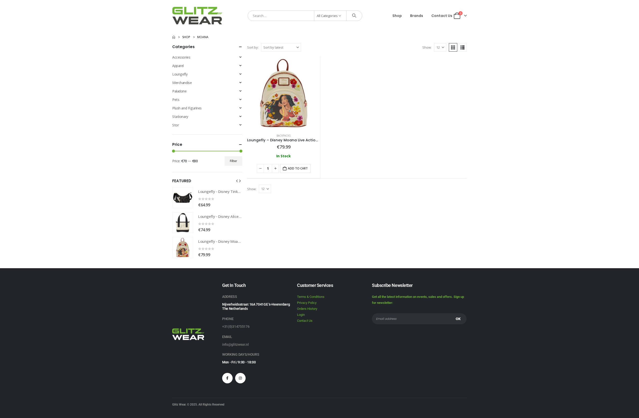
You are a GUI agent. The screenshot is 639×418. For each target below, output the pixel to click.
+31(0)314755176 (236, 327)
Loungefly (179, 74)
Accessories (181, 57)
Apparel (178, 65)
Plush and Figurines (187, 108)
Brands (416, 15)
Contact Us (441, 15)
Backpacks (284, 135)
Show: (427, 47)
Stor (175, 125)
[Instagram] (240, 378)
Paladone (179, 91)
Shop (397, 15)
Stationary (180, 116)
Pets (175, 99)
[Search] (354, 16)
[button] (453, 47)
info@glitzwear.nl (235, 344)
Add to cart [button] (298, 168)
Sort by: (253, 47)
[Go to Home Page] (173, 37)
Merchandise (182, 82)
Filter (233, 161)
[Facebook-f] (227, 378)
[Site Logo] (197, 15)
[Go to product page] (283, 93)
